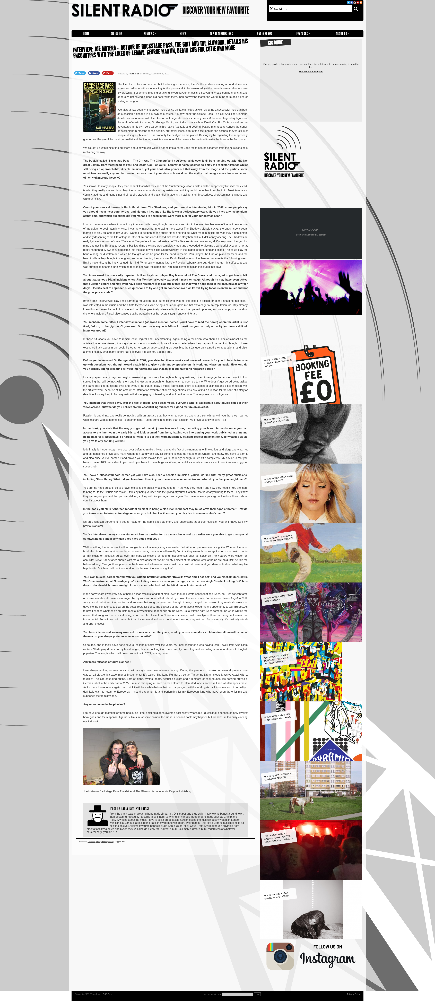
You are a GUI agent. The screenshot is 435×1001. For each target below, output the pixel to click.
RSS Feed (107, 994)
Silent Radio (168, 15)
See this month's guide (311, 71)
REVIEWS (149, 33)
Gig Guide (116, 33)
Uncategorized (107, 842)
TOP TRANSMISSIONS (221, 33)
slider (98, 842)
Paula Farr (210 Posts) (135, 808)
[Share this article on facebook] (94, 73)
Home (86, 33)
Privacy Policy (353, 994)
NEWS (183, 33)
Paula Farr (134, 73)
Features (302, 33)
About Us (341, 33)
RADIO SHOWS (265, 33)
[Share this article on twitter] (80, 73)
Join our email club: (212, 994)
